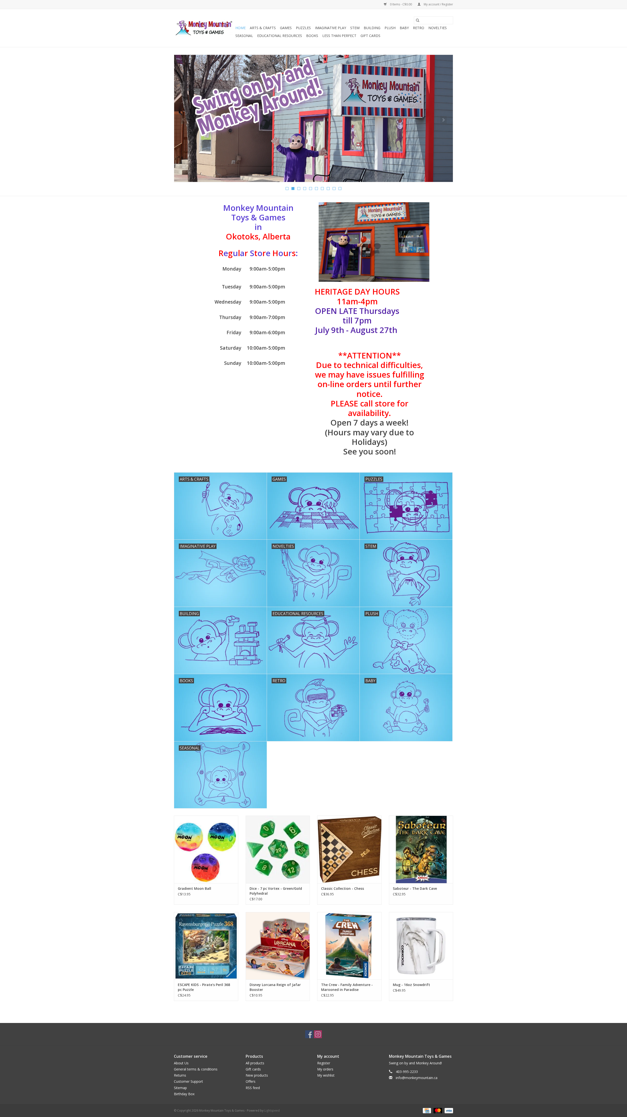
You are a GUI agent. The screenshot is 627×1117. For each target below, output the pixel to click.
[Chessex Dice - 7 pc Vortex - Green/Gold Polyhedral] (278, 849)
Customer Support (188, 1081)
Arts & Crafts (263, 27)
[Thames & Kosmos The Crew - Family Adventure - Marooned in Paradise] (349, 945)
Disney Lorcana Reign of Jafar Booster (275, 987)
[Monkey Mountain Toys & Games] (204, 28)
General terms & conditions (195, 1069)
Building (372, 27)
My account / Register (438, 4)
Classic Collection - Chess (342, 888)
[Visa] (448, 1110)
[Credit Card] (426, 1110)
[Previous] (183, 120)
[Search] (417, 20)
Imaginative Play (330, 27)
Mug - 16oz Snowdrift (411, 984)
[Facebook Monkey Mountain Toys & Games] (309, 1034)
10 (339, 188)
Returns (180, 1075)
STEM (355, 27)
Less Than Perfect (339, 35)
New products (257, 1075)
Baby (404, 27)
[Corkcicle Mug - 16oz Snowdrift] (421, 945)
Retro (418, 27)
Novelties (437, 27)
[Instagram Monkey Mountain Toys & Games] (318, 1034)
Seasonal (244, 35)
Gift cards (370, 35)
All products (255, 1063)
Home (240, 27)
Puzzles (303, 27)
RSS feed (253, 1087)
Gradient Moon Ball (194, 888)
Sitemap (180, 1087)
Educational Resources (279, 35)
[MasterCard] (437, 1110)
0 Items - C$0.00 (401, 4)
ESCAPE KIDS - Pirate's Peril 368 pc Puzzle (204, 987)
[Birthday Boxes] (313, 118)
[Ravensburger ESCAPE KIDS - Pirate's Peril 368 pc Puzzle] (206, 945)
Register (323, 1063)
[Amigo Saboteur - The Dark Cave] (421, 849)
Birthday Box (184, 1094)
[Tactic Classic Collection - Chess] (349, 849)
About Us (181, 1063)
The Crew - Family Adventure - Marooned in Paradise (347, 987)
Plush (390, 27)
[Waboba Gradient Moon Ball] (206, 849)
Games (286, 27)
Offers (250, 1081)
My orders (325, 1069)
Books (312, 35)
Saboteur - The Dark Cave (415, 888)
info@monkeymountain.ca (416, 1077)
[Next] (443, 120)
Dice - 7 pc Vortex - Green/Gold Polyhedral (276, 891)
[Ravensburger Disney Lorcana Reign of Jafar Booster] (278, 945)
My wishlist (326, 1075)
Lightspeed (272, 1110)
